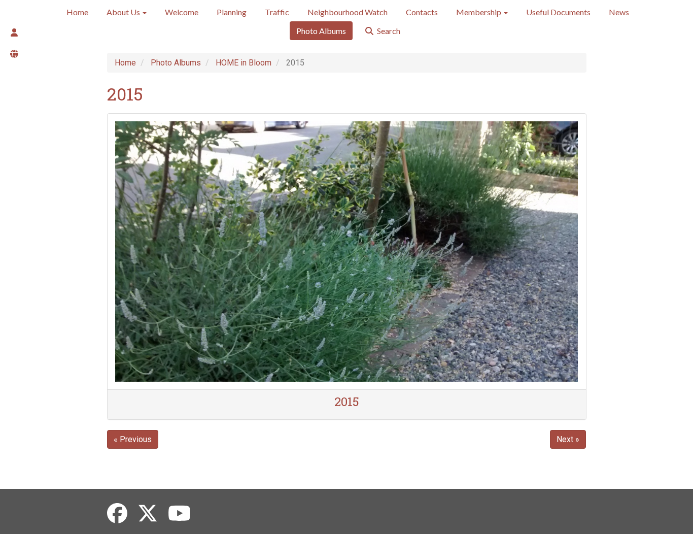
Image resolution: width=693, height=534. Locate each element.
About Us (124, 12)
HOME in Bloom (243, 63)
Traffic (277, 12)
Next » (568, 439)
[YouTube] (179, 514)
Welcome (181, 12)
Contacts (422, 12)
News (619, 12)
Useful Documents (558, 12)
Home (77, 12)
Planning (232, 12)
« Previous (133, 439)
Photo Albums (321, 31)
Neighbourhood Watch (347, 12)
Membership (479, 12)
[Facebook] (117, 514)
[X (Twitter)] (147, 514)
